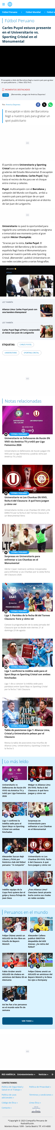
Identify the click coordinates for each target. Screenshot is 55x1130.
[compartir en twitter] (44, 104)
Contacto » (7, 1107)
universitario (11, 353)
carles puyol (26, 344)
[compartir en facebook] (38, 104)
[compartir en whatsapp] (50, 104)
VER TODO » (27, 1021)
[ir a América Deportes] (10, 4)
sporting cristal (31, 353)
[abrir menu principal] (3, 4)
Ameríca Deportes (13, 104)
